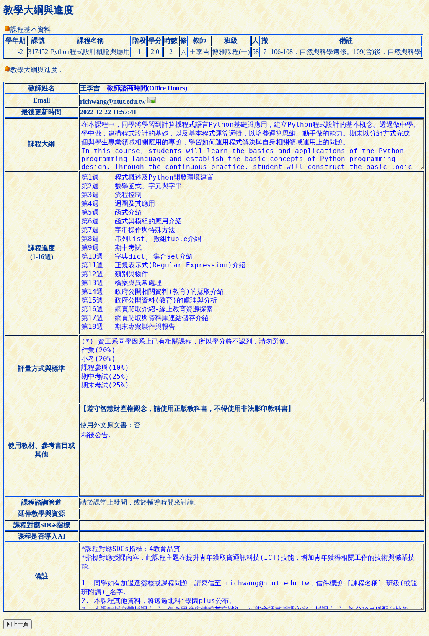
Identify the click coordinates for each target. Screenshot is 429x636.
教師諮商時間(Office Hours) (147, 88)
